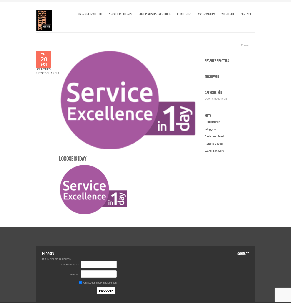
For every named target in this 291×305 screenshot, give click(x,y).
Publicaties (184, 14)
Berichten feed (214, 136)
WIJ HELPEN (227, 14)
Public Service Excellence (155, 14)
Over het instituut (90, 14)
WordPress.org (214, 151)
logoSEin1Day (72, 158)
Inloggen (210, 129)
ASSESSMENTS (206, 14)
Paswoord (74, 274)
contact (246, 14)
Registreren (212, 122)
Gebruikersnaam (71, 264)
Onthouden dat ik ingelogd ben (100, 282)
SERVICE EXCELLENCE (120, 14)
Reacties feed (214, 143)
